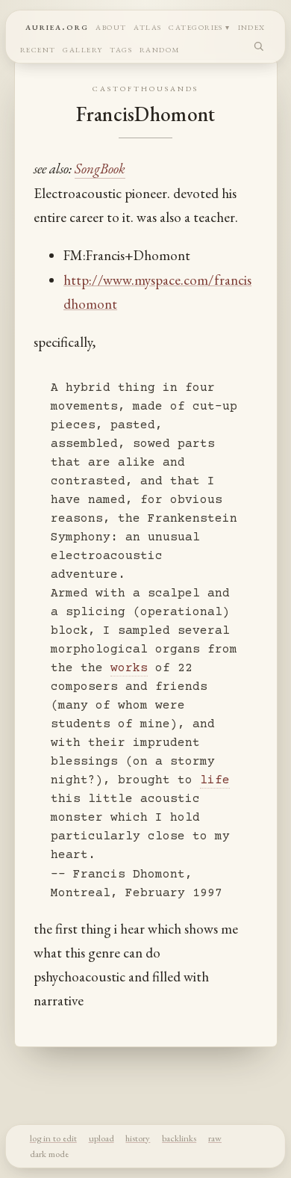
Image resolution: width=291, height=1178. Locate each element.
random (160, 48)
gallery (82, 48)
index (252, 26)
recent (38, 48)
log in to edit (53, 1138)
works (129, 669)
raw (215, 1138)
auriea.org (57, 26)
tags (121, 48)
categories (196, 26)
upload (101, 1138)
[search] (258, 46)
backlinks (179, 1138)
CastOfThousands (145, 87)
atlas (147, 26)
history (137, 1138)
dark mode (49, 1153)
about (111, 26)
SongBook (100, 168)
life (215, 781)
